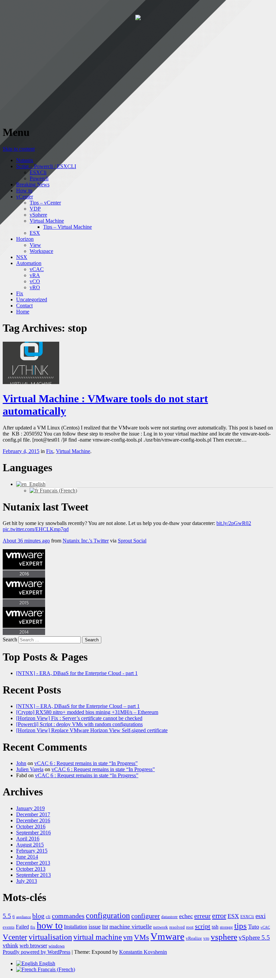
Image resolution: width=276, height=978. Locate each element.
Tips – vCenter (45, 202)
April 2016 (27, 838)
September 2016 (33, 832)
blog (38, 915)
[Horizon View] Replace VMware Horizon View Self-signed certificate (92, 730)
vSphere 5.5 (254, 937)
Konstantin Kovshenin (143, 952)
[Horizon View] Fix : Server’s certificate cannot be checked (79, 718)
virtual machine (97, 937)
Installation (75, 927)
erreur (202, 915)
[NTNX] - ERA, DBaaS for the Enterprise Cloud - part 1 (77, 673)
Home (22, 311)
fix (32, 927)
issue (95, 926)
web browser (33, 945)
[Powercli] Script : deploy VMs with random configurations (79, 724)
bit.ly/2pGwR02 (233, 523)
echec (186, 916)
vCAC (37, 269)
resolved (177, 927)
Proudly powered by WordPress (36, 952)
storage (226, 927)
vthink (10, 945)
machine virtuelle (130, 926)
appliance (23, 917)
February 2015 (31, 851)
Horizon (25, 239)
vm (128, 937)
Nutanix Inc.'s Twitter (86, 540)
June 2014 (27, 857)
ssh (215, 927)
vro (206, 938)
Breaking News (32, 184)
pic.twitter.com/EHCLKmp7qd (36, 529)
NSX (21, 257)
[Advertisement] (138, 72)
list (105, 927)
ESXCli (38, 172)
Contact (24, 305)
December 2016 (33, 820)
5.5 (7, 915)
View (35, 245)
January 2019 (30, 808)
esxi (260, 915)
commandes (68, 915)
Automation (28, 263)
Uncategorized (31, 299)
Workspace (41, 251)
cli (48, 916)
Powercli (39, 178)
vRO (35, 287)
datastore (169, 916)
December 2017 (33, 814)
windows (56, 945)
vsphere (224, 936)
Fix (19, 293)
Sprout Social (132, 540)
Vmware (167, 936)
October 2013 (30, 869)
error (219, 916)
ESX (35, 233)
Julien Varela (29, 769)
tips (240, 925)
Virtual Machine (47, 221)
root (190, 927)
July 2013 (26, 881)
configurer (145, 915)
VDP (35, 209)
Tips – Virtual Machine (67, 227)
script (202, 926)
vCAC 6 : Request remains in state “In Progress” (86, 763)
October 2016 (30, 826)
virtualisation (50, 937)
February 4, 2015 (21, 451)
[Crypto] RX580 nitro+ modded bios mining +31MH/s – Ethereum (87, 712)
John (21, 763)
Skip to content (19, 149)
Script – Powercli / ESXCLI (46, 166)
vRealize (194, 938)
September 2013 (33, 875)
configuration (108, 915)
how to (50, 925)
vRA (35, 275)
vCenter (24, 196)
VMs (141, 937)
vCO (35, 281)
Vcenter (15, 937)
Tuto (253, 926)
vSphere (38, 215)
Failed (22, 927)
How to (24, 190)
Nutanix (24, 160)
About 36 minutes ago (26, 540)
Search (10, 639)
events (8, 927)
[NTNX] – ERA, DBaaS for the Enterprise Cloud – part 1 (78, 706)
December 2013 (33, 863)
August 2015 (30, 845)
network (160, 927)
